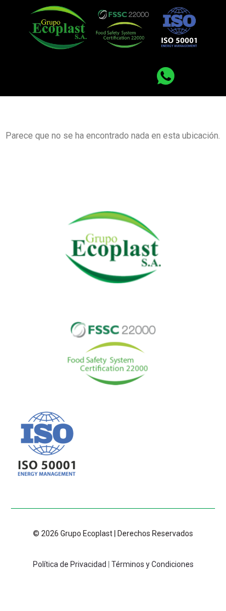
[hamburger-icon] (95, 78)
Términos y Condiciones (152, 564)
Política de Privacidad (69, 564)
